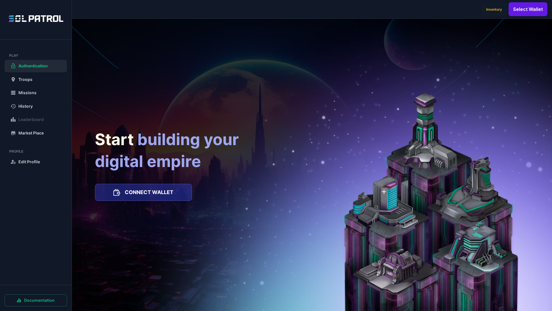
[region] (36, 155)
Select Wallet (528, 9)
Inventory (494, 9)
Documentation (39, 300)
